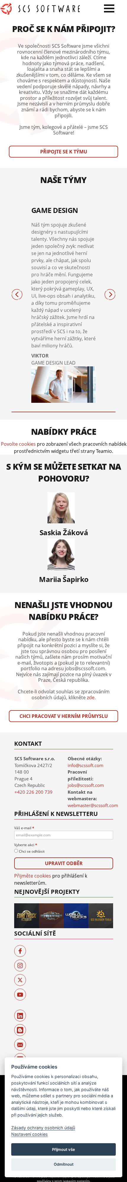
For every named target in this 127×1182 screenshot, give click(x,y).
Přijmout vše (63, 1149)
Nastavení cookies (29, 1134)
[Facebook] (20, 951)
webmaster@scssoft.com (93, 805)
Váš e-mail (24, 827)
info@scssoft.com (85, 765)
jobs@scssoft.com (86, 785)
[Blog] (20, 1030)
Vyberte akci (25, 844)
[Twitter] (20, 980)
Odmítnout (64, 1164)
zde (91, 697)
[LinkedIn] (20, 1015)
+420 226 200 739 (33, 792)
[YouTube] (20, 994)
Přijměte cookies (32, 876)
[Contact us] (20, 1045)
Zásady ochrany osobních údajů (43, 1127)
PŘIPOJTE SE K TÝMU (63, 151)
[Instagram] (20, 965)
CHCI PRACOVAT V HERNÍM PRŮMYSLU (63, 716)
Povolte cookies (18, 444)
